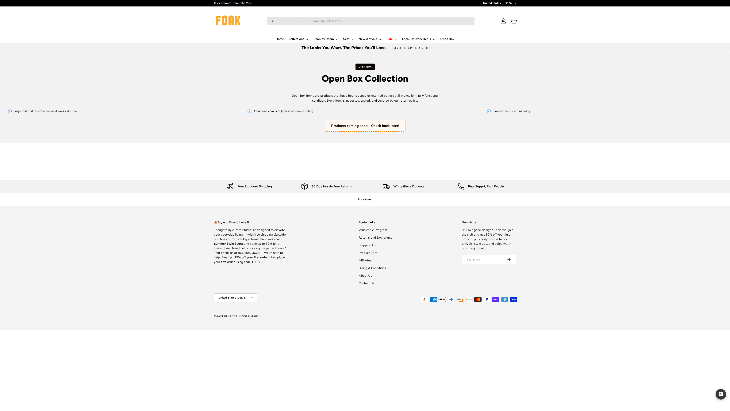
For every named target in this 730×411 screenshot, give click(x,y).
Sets (346, 39)
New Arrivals (368, 39)
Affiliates (365, 260)
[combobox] (370, 21)
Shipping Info (368, 245)
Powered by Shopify (248, 315)
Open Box (447, 39)
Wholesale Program (373, 230)
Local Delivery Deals (416, 39)
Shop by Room (323, 39)
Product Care (368, 253)
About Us (365, 275)
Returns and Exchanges (375, 237)
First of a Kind (229, 315)
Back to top (365, 199)
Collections (296, 39)
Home (280, 39)
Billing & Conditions (372, 268)
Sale (389, 39)
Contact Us (366, 283)
